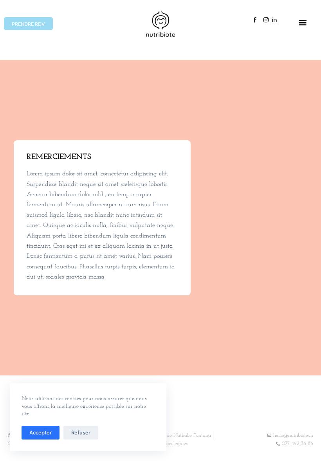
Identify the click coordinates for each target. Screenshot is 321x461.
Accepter (40, 432)
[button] (302, 22)
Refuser (80, 432)
